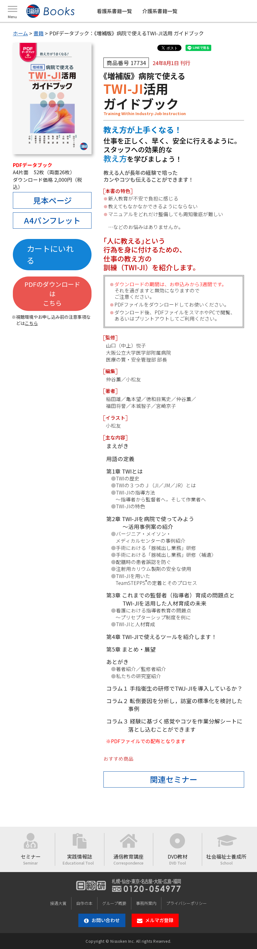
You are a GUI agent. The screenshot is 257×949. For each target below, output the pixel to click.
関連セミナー (173, 779)
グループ (114, 903)
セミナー (31, 859)
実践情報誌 (80, 859)
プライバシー (186, 903)
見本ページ (52, 200)
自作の (84, 903)
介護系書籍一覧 (159, 11)
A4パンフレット (52, 220)
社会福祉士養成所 (226, 859)
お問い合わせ (106, 920)
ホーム (20, 33)
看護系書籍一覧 (114, 11)
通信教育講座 (128, 859)
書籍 (39, 33)
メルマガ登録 (159, 920)
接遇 (58, 903)
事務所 (146, 903)
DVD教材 (177, 859)
